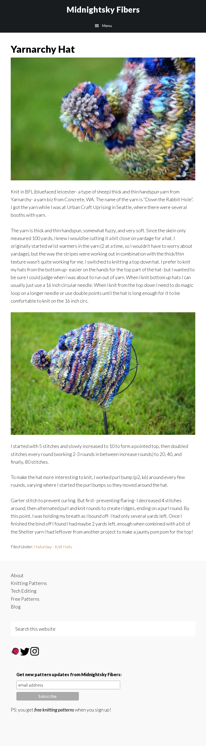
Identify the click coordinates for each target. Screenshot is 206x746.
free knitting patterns (54, 710)
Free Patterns (25, 599)
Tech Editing (23, 591)
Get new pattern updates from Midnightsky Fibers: (69, 674)
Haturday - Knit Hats (53, 546)
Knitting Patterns (29, 583)
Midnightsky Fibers (103, 9)
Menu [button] (107, 25)
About (17, 575)
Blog (16, 607)
